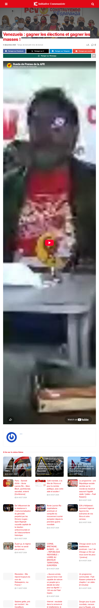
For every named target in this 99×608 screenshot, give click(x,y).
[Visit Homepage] (49, 3)
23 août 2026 (53, 495)
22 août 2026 (53, 528)
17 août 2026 (21, 588)
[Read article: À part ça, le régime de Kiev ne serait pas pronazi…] (8, 546)
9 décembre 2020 (9, 44)
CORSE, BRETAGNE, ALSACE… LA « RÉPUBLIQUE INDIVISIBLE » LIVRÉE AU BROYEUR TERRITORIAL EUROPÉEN (53, 554)
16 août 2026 (53, 596)
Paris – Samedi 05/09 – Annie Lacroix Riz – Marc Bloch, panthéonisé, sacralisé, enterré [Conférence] (23, 487)
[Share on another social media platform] (94, 56)
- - (21, 433)
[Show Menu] (6, 4)
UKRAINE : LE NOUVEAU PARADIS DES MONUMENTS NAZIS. (16, 468)
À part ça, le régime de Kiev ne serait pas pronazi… (23, 546)
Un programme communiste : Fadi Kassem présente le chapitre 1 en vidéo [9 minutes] (87, 579)
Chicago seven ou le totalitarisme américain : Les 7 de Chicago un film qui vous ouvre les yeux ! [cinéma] (87, 550)
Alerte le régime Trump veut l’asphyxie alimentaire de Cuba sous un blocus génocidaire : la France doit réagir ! (81, 467)
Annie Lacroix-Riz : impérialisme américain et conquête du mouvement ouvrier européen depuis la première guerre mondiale (55, 515)
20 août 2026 (21, 552)
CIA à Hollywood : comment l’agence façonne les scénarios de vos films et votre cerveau (86, 512)
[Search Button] (92, 4)
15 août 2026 (85, 588)
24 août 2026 (44, 474)
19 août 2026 (53, 568)
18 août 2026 (85, 560)
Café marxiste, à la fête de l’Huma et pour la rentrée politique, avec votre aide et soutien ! (55, 486)
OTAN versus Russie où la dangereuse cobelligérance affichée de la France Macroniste (48, 467)
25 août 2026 (11, 474)
